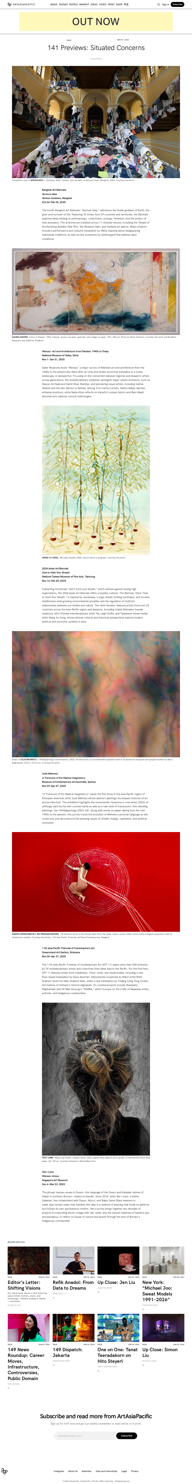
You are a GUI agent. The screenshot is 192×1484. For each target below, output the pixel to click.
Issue (69, 40)
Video (102, 4)
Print (111, 4)
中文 (126, 4)
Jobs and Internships (106, 1471)
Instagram (59, 1471)
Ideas (94, 4)
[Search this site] (158, 4)
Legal (124, 1471)
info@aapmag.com (122, 1481)
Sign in (165, 4)
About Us (73, 1471)
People (73, 4)
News (53, 4)
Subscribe (177, 4)
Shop (119, 4)
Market (84, 4)
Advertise (86, 1471)
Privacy (134, 1471)
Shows (63, 4)
